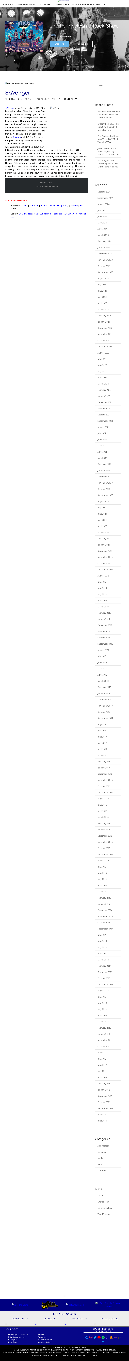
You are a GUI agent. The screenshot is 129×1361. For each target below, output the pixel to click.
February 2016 (104, 823)
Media (100, 1158)
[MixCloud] (119, 4)
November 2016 (105, 780)
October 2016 (104, 786)
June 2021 (102, 439)
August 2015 (103, 860)
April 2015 (102, 885)
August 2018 (103, 650)
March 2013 (103, 1021)
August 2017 (103, 724)
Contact (100, 4)
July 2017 (102, 730)
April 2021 (102, 451)
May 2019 (102, 594)
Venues (85, 4)
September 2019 (105, 569)
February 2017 (104, 761)
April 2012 (102, 1077)
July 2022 (102, 359)
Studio (40, 4)
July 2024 (102, 210)
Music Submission (42, 213)
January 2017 (104, 767)
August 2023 (103, 278)
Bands (78, 4)
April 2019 (102, 600)
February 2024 (104, 241)
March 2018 (103, 681)
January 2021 (104, 470)
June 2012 (102, 1065)
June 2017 (102, 736)
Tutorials (102, 1170)
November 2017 (105, 705)
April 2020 (102, 526)
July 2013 (102, 996)
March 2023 (103, 309)
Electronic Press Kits (45, 1340)
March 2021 (103, 458)
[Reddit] (121, 4)
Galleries (102, 1152)
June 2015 (102, 873)
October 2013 (104, 978)
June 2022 (102, 365)
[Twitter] (109, 4)
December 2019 (105, 551)
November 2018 (105, 631)
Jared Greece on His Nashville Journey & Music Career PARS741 (108, 151)
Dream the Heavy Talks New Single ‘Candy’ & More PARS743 (109, 126)
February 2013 (104, 1027)
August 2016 (103, 798)
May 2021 (102, 445)
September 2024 (105, 198)
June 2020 (102, 513)
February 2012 (104, 1083)
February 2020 (104, 538)
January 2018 (104, 693)
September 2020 (105, 495)
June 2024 (102, 216)
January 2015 (104, 904)
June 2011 (102, 1120)
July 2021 (102, 433)
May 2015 (102, 879)
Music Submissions (44, 1342)
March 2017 (103, 755)
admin (28, 99)
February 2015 (104, 897)
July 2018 (102, 656)
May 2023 (102, 297)
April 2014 (102, 953)
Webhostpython (45, 1352)
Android (44, 205)
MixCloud (34, 205)
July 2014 (102, 935)
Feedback (57, 213)
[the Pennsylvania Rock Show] (63, 1)
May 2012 (102, 1071)
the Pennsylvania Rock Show (84, 26)
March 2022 (103, 383)
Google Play (63, 205)
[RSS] (116, 4)
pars (54, 99)
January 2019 (104, 619)
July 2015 (102, 866)
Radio (71, 4)
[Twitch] (122, 4)
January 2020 (104, 544)
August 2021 (103, 427)
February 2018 (104, 687)
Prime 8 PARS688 (12, 1267)
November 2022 (105, 334)
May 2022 (102, 371)
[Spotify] (113, 4)
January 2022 (104, 396)
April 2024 (102, 229)
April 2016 (102, 811)
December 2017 (105, 699)
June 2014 (102, 941)
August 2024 (103, 204)
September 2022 (105, 346)
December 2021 (105, 402)
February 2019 (104, 612)
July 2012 (102, 1058)
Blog (92, 4)
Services (48, 4)
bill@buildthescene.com (106, 1350)
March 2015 (103, 891)
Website (59, 44)
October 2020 (104, 489)
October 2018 (104, 637)
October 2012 (104, 1046)
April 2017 (102, 749)
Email (52, 205)
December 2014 (105, 910)
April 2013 (102, 1015)
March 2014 (103, 959)
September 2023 (105, 272)
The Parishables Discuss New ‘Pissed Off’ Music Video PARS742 (109, 139)
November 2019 (105, 557)
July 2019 (102, 582)
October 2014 (104, 922)
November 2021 (105, 408)
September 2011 (105, 1108)
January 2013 (104, 1034)
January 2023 (104, 321)
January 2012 (104, 1089)
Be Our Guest (25, 213)
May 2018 (102, 668)
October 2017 (104, 712)
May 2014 (102, 947)
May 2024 (102, 222)
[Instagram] (111, 4)
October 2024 (104, 191)
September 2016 (105, 792)
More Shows (12, 1342)
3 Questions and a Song (16, 1337)
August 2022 (103, 352)
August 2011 (103, 1114)
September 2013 (105, 984)
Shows (19, 4)
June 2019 (102, 588)
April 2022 (102, 377)
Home (4, 4)
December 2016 (105, 774)
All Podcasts (44, 99)
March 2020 (103, 532)
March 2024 (103, 235)
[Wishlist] (123, 4)
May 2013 (102, 1009)
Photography (42, 1337)
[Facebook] (108, 4)
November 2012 (105, 1040)
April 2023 (102, 303)
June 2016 (102, 804)
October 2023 (104, 266)
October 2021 (104, 414)
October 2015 (104, 848)
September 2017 (105, 718)
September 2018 (105, 643)
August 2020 (103, 501)
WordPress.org (105, 1214)
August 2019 (103, 575)
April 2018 (102, 674)
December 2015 (105, 835)
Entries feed (103, 1201)
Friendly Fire (12, 1340)
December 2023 (105, 253)
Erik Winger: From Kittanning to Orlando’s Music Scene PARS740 (109, 163)
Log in (100, 1195)
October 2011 (104, 1102)
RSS (81, 205)
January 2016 (104, 829)
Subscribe (82, 44)
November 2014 (105, 916)
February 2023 (104, 315)
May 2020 (102, 520)
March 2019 (103, 606)
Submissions (29, 4)
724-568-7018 (70, 213)
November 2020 (105, 482)
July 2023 (102, 284)
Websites (41, 1334)
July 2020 (102, 507)
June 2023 (102, 290)
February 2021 (104, 464)
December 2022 (105, 328)
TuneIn (74, 205)
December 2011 (105, 1096)
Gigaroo (17, 137)
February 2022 (104, 390)
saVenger (9, 108)
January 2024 (104, 247)
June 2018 (102, 662)
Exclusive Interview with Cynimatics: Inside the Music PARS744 (109, 114)
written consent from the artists (44, 1350)
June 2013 (102, 1003)
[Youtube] (114, 4)
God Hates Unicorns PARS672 (18, 1280)
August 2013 (103, 990)
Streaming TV (60, 4)
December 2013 (105, 972)
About (11, 4)
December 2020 (105, 476)
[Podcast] (117, 4)
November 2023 (105, 259)
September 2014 (105, 928)
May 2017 (102, 743)
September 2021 (105, 420)
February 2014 (104, 966)
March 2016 (103, 817)
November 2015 (105, 842)
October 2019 (104, 563)
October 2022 (104, 340)
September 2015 (105, 854)
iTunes (24, 205)
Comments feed (105, 1208)
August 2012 (103, 1052)
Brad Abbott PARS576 (14, 1255)
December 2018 (105, 625)
